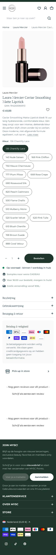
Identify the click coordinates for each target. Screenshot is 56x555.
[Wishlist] (39, 8)
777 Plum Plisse (14, 174)
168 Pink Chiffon (40, 157)
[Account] (45, 8)
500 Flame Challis (15, 200)
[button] (28, 393)
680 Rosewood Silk (16, 183)
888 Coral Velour (15, 243)
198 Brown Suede (15, 235)
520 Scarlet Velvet (15, 217)
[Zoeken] (49, 18)
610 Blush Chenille (16, 226)
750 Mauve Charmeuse (18, 166)
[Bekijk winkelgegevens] (48, 371)
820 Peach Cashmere (17, 191)
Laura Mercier (20, 27)
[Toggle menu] (4, 8)
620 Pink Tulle (40, 217)
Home (5, 27)
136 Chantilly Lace (15, 148)
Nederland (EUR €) (17, 522)
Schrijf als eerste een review (28, 393)
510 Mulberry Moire (16, 209)
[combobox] (28, 18)
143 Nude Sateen (15, 157)
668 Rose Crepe (39, 174)
